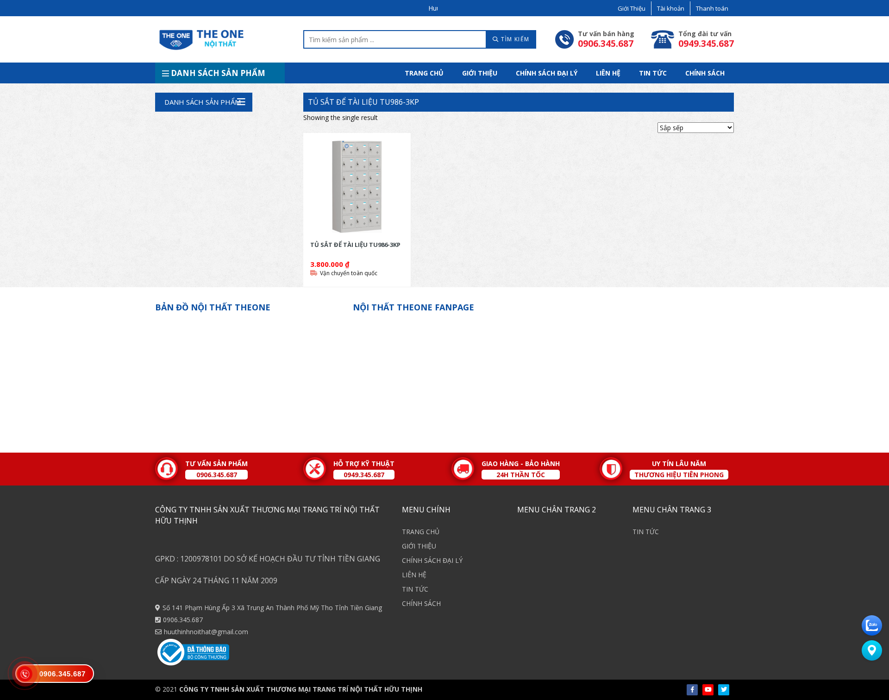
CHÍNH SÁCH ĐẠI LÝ (546, 73)
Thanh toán (712, 8)
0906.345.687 (183, 619)
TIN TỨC (653, 73)
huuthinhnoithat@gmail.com (206, 631)
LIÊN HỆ (608, 73)
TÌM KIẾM (514, 39)
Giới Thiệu (631, 8)
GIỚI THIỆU (479, 73)
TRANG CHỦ (424, 73)
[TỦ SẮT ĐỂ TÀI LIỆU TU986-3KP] (357, 186)
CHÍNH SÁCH (705, 73)
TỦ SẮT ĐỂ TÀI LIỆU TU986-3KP (363, 102)
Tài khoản (670, 8)
